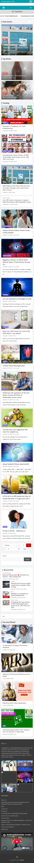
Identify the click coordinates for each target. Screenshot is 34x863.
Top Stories (7, 59)
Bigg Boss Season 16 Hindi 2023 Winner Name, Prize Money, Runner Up (16, 262)
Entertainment (7, 226)
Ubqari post (4, 829)
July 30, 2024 (6, 678)
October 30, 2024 (7, 650)
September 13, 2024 (9, 53)
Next (25, 549)
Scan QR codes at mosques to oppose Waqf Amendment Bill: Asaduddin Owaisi (18, 48)
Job (4, 641)
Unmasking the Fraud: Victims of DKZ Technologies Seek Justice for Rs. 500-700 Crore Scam (16, 157)
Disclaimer (4, 811)
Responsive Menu (31, 1)
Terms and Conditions (7, 827)
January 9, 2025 (15, 589)
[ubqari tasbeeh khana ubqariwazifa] (17, 452)
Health (5, 73)
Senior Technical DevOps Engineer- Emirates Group (15, 824)
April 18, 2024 (6, 97)
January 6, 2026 (7, 579)
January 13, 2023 (7, 434)
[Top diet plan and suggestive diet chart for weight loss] (17, 418)
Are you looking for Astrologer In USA (17, 299)
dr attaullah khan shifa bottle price (14, 76)
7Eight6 (22, 860)
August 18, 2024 (7, 78)
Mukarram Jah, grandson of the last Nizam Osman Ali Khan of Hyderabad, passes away (16, 395)
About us (4, 800)
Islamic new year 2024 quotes (9, 816)
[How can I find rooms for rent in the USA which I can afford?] (17, 319)
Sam (17, 53)
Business (5, 294)
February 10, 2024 (7, 734)
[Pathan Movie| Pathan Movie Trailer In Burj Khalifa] (17, 218)
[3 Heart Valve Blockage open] (17, 354)
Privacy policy (5, 818)
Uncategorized (7, 573)
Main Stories (7, 22)
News (11, 42)
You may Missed (9, 622)
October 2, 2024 (7, 192)
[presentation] (29, 22)
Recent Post (8, 570)
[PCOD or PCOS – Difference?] (17, 519)
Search (5, 556)
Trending (6, 103)
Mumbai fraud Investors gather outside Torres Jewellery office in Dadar (21, 585)
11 (8, 549)
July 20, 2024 (6, 705)
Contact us (4, 809)
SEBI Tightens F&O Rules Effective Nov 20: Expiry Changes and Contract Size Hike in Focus (16, 188)
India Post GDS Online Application (14, 703)
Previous (7, 545)
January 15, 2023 (7, 235)
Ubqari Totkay (7, 460)
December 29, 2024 (8, 130)
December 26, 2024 (8, 161)
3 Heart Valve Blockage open (14, 366)
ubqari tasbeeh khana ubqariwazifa (16, 464)
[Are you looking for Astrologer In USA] (17, 287)
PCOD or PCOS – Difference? (14, 531)
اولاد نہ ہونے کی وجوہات (11, 95)
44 (19, 549)
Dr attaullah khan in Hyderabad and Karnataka (14, 813)
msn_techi (14, 97)
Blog (2, 806)
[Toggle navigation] (3, 8)
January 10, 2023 (7, 466)
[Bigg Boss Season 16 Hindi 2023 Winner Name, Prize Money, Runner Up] (17, 248)
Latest (7, 42)
